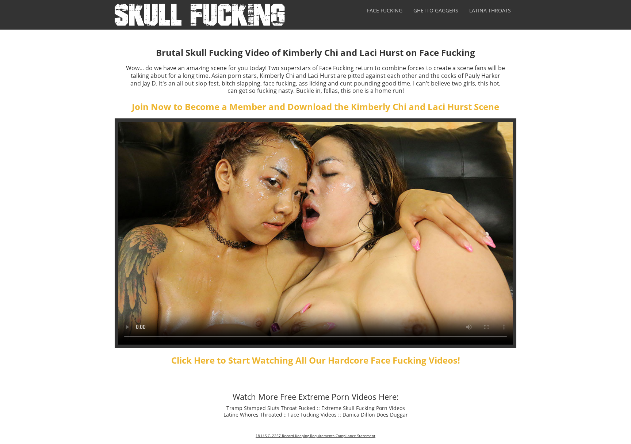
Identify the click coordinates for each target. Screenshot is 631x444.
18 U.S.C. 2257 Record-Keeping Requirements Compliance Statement (315, 435)
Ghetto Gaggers (435, 10)
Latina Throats (490, 10)
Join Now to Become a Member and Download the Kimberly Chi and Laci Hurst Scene (315, 106)
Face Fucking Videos (312, 414)
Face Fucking (384, 10)
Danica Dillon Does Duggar (375, 414)
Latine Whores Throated (252, 414)
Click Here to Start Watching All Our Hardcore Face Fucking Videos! (315, 360)
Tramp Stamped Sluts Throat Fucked (271, 408)
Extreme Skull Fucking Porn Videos (363, 408)
